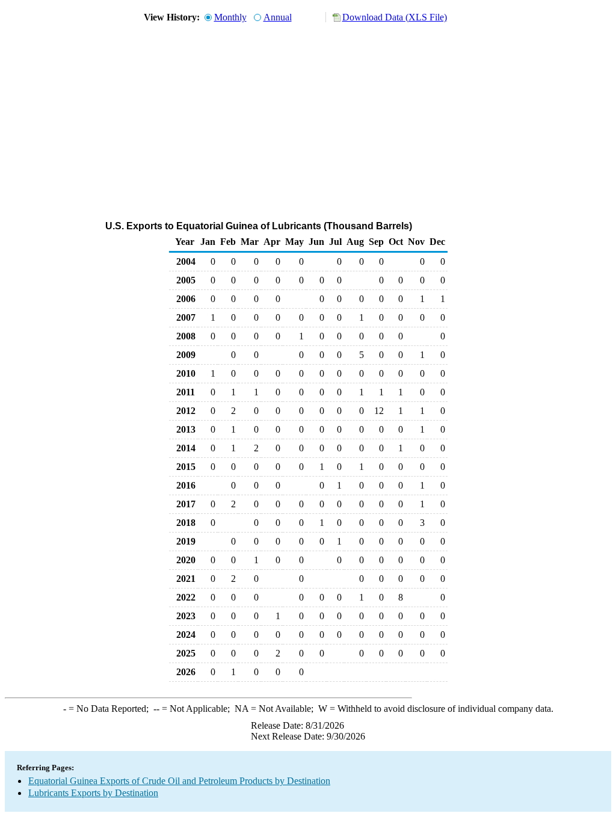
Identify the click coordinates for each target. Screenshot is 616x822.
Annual (277, 17)
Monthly (230, 17)
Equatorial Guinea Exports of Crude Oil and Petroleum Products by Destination (179, 781)
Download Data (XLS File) (394, 17)
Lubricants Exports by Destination (93, 793)
